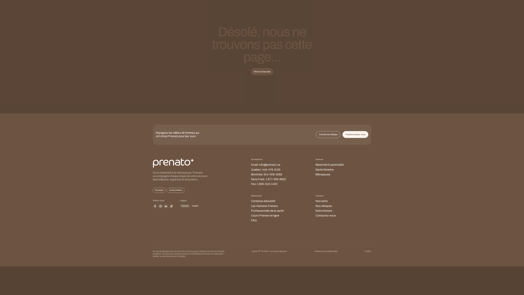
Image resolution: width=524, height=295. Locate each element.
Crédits (368, 251)
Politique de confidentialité (326, 251)
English (195, 206)
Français (185, 206)
